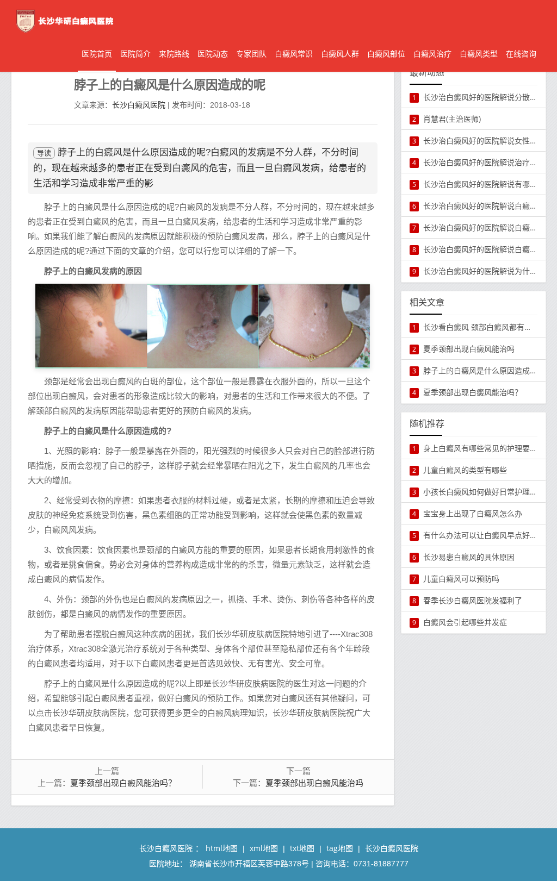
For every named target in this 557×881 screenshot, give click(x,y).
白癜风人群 (340, 53)
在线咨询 (521, 53)
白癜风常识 (294, 53)
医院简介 (135, 53)
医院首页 (97, 53)
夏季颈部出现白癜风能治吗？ (123, 782)
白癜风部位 (386, 53)
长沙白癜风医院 (138, 104)
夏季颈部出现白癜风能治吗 (314, 782)
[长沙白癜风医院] (63, 20)
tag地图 (339, 848)
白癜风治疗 (432, 53)
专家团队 (251, 53)
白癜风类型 (479, 53)
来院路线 (174, 53)
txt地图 (302, 848)
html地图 (222, 848)
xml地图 (264, 848)
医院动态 (212, 53)
